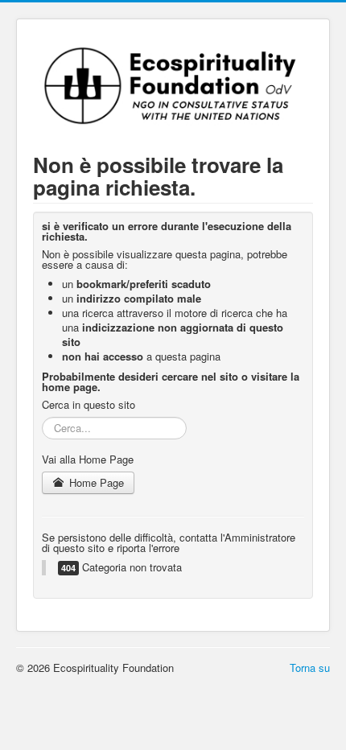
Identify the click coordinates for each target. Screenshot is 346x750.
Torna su (310, 667)
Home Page (95, 482)
